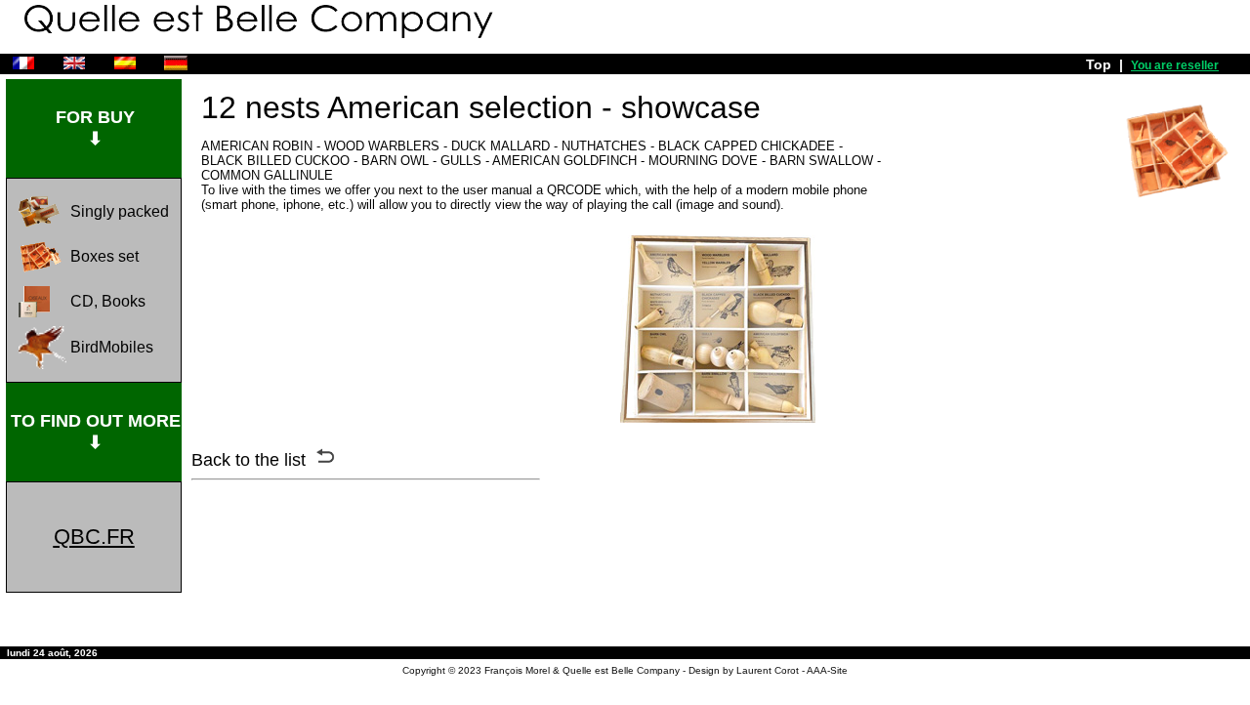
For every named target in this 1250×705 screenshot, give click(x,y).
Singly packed (119, 211)
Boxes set (104, 256)
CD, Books (108, 301)
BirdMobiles (111, 347)
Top (1098, 64)
